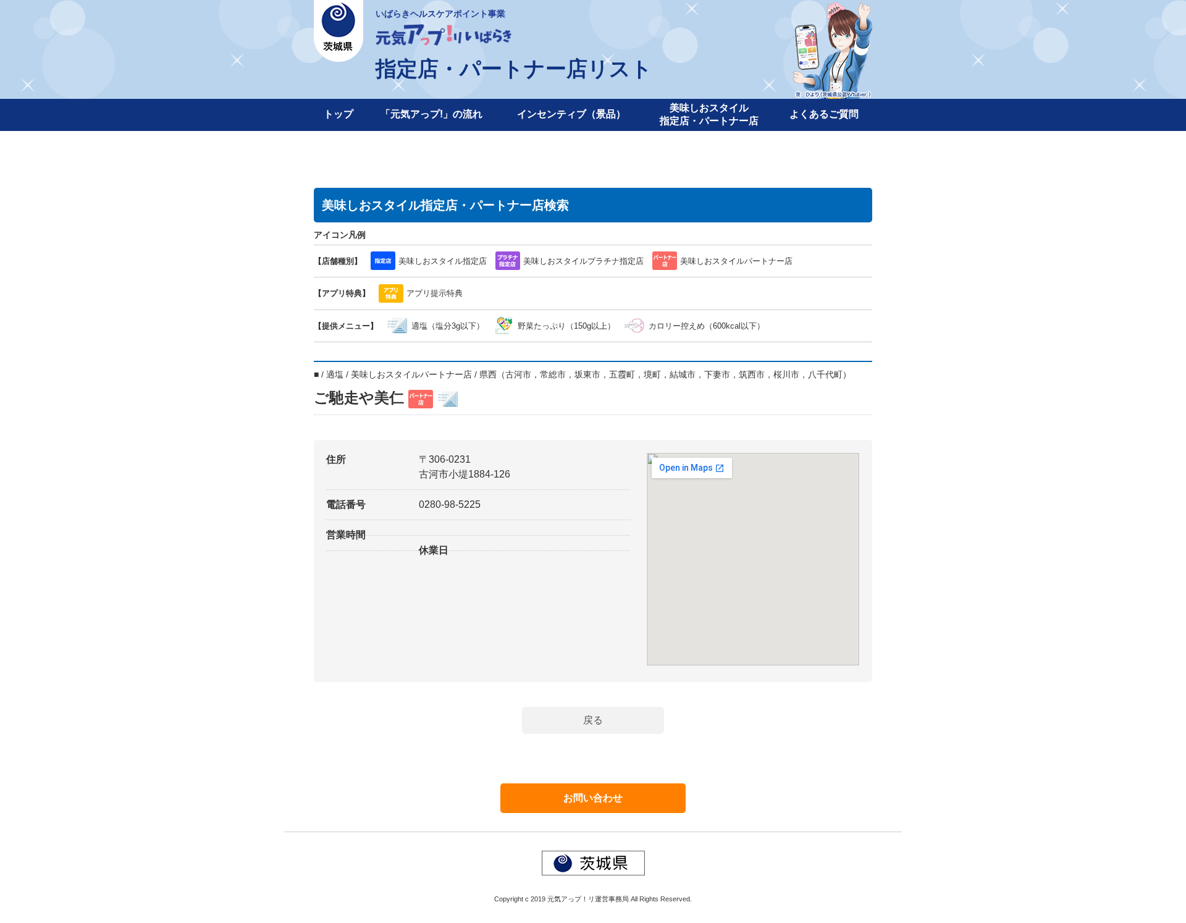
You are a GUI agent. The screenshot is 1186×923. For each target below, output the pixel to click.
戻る (593, 720)
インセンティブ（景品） (571, 114)
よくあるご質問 (824, 114)
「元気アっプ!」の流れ (431, 114)
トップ (338, 114)
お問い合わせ (593, 798)
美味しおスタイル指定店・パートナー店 (709, 114)
